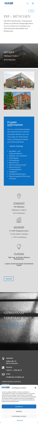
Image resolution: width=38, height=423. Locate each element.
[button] (35, 388)
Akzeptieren (19, 406)
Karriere (5, 384)
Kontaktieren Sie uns (13, 325)
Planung (19, 254)
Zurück (31, 11)
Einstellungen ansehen (19, 416)
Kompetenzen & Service (11, 381)
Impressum (20, 420)
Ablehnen (19, 411)
